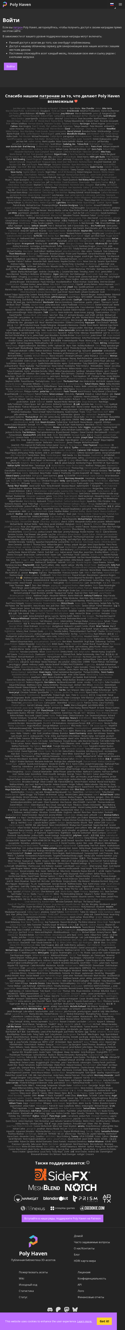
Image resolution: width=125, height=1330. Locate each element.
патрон (18, 27)
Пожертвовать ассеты (33, 1272)
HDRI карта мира (85, 1261)
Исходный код (28, 1284)
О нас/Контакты (84, 1248)
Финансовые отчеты (91, 1297)
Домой (78, 1236)
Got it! (104, 1321)
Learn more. (84, 1321)
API (80, 1284)
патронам (49, 95)
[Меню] (120, 4)
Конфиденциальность (92, 1278)
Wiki (21, 1278)
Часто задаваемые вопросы (92, 1242)
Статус (23, 1297)
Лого (81, 1291)
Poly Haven (20, 4)
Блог (77, 1254)
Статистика (26, 1291)
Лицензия (84, 1272)
